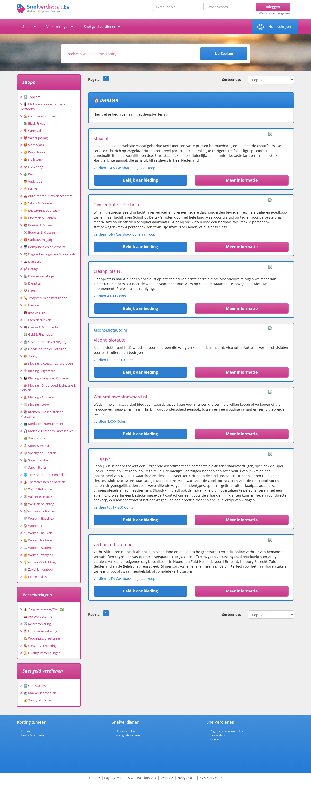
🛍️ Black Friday (34, 123)
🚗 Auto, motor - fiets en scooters (47, 196)
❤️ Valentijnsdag (35, 138)
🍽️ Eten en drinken (37, 320)
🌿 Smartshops (34, 438)
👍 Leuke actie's (35, 576)
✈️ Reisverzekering (37, 624)
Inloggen (273, 6)
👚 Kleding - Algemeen (39, 371)
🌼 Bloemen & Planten (39, 218)
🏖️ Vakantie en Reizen (39, 496)
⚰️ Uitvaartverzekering (40, 645)
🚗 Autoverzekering (37, 616)
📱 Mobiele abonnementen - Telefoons (42, 106)
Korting (26, 731)
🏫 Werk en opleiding (38, 504)
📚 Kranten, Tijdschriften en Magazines (41, 414)
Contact (215, 739)
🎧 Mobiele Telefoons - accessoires (48, 431)
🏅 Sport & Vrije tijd (37, 445)
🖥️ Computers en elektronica (44, 247)
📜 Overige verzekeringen (41, 653)
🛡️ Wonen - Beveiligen (39, 518)
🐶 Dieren (30, 290)
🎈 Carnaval (32, 130)
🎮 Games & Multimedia (40, 327)
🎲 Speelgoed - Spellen (39, 453)
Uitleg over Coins (127, 731)
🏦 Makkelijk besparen (39, 693)
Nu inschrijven (280, 26)
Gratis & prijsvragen (34, 735)
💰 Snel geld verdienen (39, 700)
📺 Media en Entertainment (43, 424)
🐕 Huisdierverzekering (40, 631)
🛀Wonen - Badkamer (39, 511)
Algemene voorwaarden (226, 731)
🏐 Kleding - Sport (36, 404)
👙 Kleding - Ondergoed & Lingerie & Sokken (48, 387)
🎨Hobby (30, 356)
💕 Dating (30, 269)
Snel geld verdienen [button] (100, 26)
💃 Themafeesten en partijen (44, 482)
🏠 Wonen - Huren (36, 525)
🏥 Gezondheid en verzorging (44, 341)
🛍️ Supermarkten (36, 460)
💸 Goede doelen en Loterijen (44, 349)
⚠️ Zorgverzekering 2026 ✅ (43, 609)
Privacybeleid (219, 735)
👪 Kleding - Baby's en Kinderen (46, 378)
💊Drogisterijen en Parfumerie (45, 298)
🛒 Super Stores (35, 467)
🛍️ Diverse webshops (38, 276)
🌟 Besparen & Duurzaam (41, 210)
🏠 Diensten (32, 283)
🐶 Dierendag (33, 167)
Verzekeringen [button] (58, 26)
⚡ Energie (31, 305)
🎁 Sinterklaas (33, 145)
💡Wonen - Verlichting (39, 562)
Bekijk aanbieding (140, 180)
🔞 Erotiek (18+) (34, 312)
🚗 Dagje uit (32, 261)
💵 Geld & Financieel (38, 334)
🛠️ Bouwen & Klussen (39, 232)
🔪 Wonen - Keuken (37, 533)
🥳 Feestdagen (34, 152)
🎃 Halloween (33, 159)
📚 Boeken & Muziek (38, 225)
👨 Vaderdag (32, 181)
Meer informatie (242, 180)
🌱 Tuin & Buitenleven (39, 489)
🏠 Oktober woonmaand (41, 116)
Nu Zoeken (224, 53)
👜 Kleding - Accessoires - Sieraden (48, 363)
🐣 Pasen (30, 188)
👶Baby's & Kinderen (38, 203)
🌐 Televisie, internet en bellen (45, 475)
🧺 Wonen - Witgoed (38, 555)
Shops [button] (27, 26)
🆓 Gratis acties (34, 686)
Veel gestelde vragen (130, 735)
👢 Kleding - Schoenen (39, 397)
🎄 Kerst (29, 174)
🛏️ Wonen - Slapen (37, 547)
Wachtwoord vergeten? (274, 13)
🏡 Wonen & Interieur (39, 540)
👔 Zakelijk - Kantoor (38, 569)
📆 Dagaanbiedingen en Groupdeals (49, 254)
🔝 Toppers (31, 97)
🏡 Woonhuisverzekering (41, 638)
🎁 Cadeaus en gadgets (40, 239)
